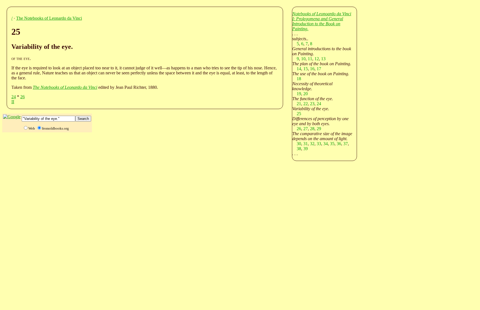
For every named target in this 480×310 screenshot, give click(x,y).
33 (319, 143)
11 (310, 58)
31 (305, 143)
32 (312, 143)
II (12, 101)
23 (312, 103)
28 (312, 128)
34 (325, 143)
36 (339, 143)
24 (13, 96)
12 (316, 58)
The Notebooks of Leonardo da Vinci (49, 18)
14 (299, 68)
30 (299, 143)
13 (323, 58)
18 (299, 78)
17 (319, 68)
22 (305, 103)
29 (319, 128)
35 (332, 143)
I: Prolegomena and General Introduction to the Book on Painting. (317, 23)
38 (299, 148)
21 (299, 103)
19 (299, 93)
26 (22, 96)
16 (312, 68)
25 (299, 113)
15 (305, 68)
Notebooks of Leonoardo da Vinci (321, 13)
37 (345, 143)
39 (305, 148)
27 (305, 128)
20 (305, 93)
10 (303, 58)
